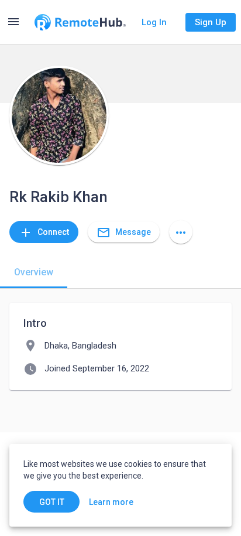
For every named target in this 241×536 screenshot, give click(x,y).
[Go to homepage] (80, 22)
